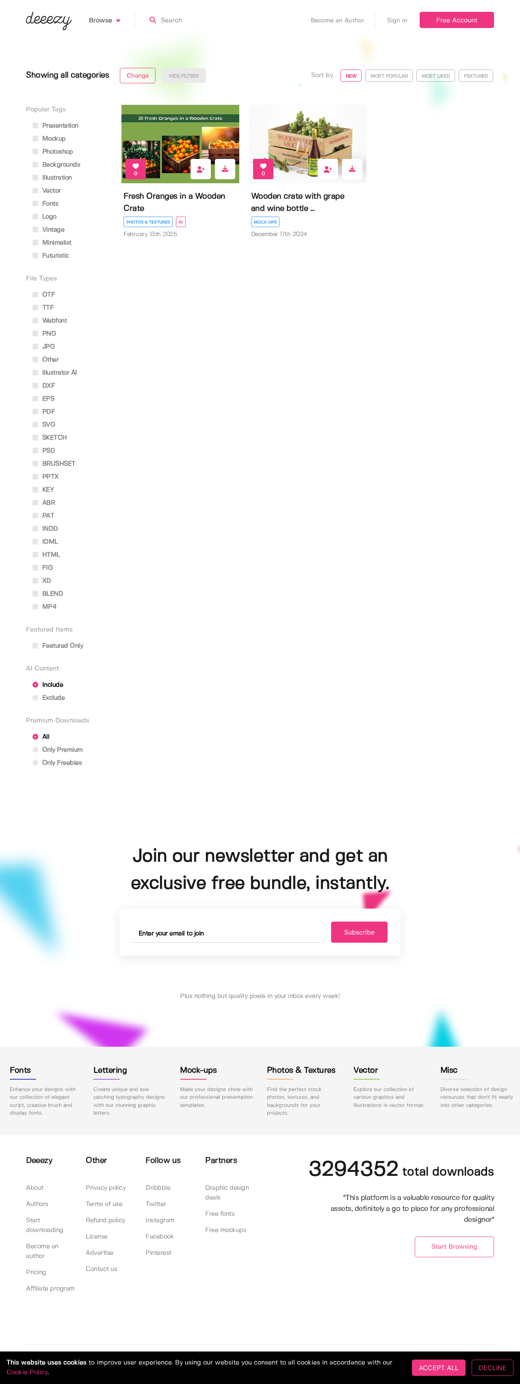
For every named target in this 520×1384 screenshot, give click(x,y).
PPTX (49, 477)
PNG (48, 334)
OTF (47, 295)
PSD (47, 451)
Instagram (160, 1220)
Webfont (53, 321)
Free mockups (225, 1230)
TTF (47, 308)
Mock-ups (265, 222)
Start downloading (44, 1225)
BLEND (51, 594)
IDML (49, 542)
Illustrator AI (58, 373)
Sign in (397, 21)
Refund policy (105, 1220)
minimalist (56, 243)
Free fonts (219, 1214)
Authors (37, 1204)
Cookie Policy (27, 1372)
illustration (56, 178)
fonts (49, 204)
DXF (47, 386)
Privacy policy (106, 1188)
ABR (47, 503)
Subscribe (359, 932)
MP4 (48, 607)
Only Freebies (61, 763)
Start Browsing (454, 1247)
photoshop (56, 152)
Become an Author (337, 21)
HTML (50, 555)
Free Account (456, 20)
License (97, 1237)
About (34, 1188)
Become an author (42, 1251)
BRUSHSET (58, 464)
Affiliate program (50, 1289)
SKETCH (53, 438)
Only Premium (61, 750)
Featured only (61, 646)
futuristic (54, 256)
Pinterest (158, 1253)
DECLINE (493, 1368)
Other (49, 360)
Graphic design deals (227, 1193)
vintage (52, 230)
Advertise (99, 1253)
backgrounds (60, 165)
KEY (47, 490)
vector (50, 191)
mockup (53, 139)
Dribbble (157, 1188)
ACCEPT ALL (439, 1368)
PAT (47, 516)
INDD (49, 529)
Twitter (155, 1204)
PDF (47, 412)
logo (48, 217)
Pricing (36, 1272)
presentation (59, 126)
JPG (47, 347)
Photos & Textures (148, 222)
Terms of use (104, 1204)
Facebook (159, 1237)
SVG (47, 425)
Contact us (101, 1269)
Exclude (52, 698)
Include (51, 685)
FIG (46, 568)
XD (45, 581)
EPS (47, 399)
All (44, 737)
